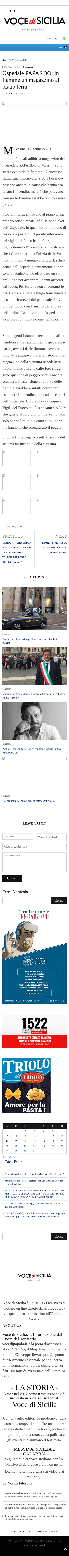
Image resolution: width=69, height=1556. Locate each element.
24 (34, 1146)
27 (62, 1146)
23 (25, 1146)
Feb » (18, 1162)
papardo (18, 526)
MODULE (54, 1532)
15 (16, 1141)
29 (16, 1151)
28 (7, 1151)
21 (7, 1146)
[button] (6, 11)
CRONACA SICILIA (18, 60)
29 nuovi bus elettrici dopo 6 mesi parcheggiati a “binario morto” (34, 1174)
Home (4, 60)
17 (34, 1141)
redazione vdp (9, 93)
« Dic (6, 1162)
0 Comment (28, 67)
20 (62, 1141)
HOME (13, 1532)
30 (25, 1151)
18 (44, 1141)
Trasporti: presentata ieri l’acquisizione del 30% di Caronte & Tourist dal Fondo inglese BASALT (16, 552)
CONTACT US (41, 1532)
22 (16, 1146)
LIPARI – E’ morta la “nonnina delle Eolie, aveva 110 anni (53, 548)
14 (7, 1141)
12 (53, 1136)
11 (44, 1136)
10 (34, 1136)
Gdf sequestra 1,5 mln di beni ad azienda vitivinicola (29, 800)
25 (44, 1146)
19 (53, 1141)
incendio (10, 526)
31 (34, 1151)
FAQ (29, 1532)
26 (53, 1146)
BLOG (22, 1532)
